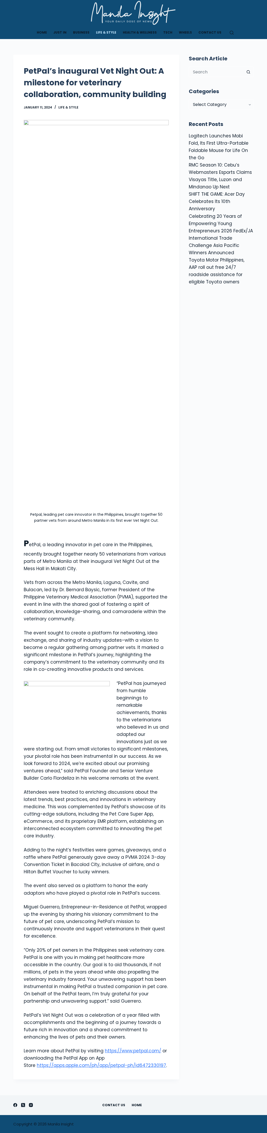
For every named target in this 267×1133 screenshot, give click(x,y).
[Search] (232, 33)
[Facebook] (15, 1105)
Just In (59, 32)
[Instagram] (31, 1105)
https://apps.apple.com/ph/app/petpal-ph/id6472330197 (101, 1065)
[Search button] (248, 72)
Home (42, 32)
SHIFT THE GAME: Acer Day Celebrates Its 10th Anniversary (217, 201)
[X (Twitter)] (23, 1105)
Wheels (185, 32)
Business (81, 32)
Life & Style (106, 32)
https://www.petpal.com (132, 1051)
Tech (167, 32)
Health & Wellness (140, 32)
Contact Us (209, 32)
